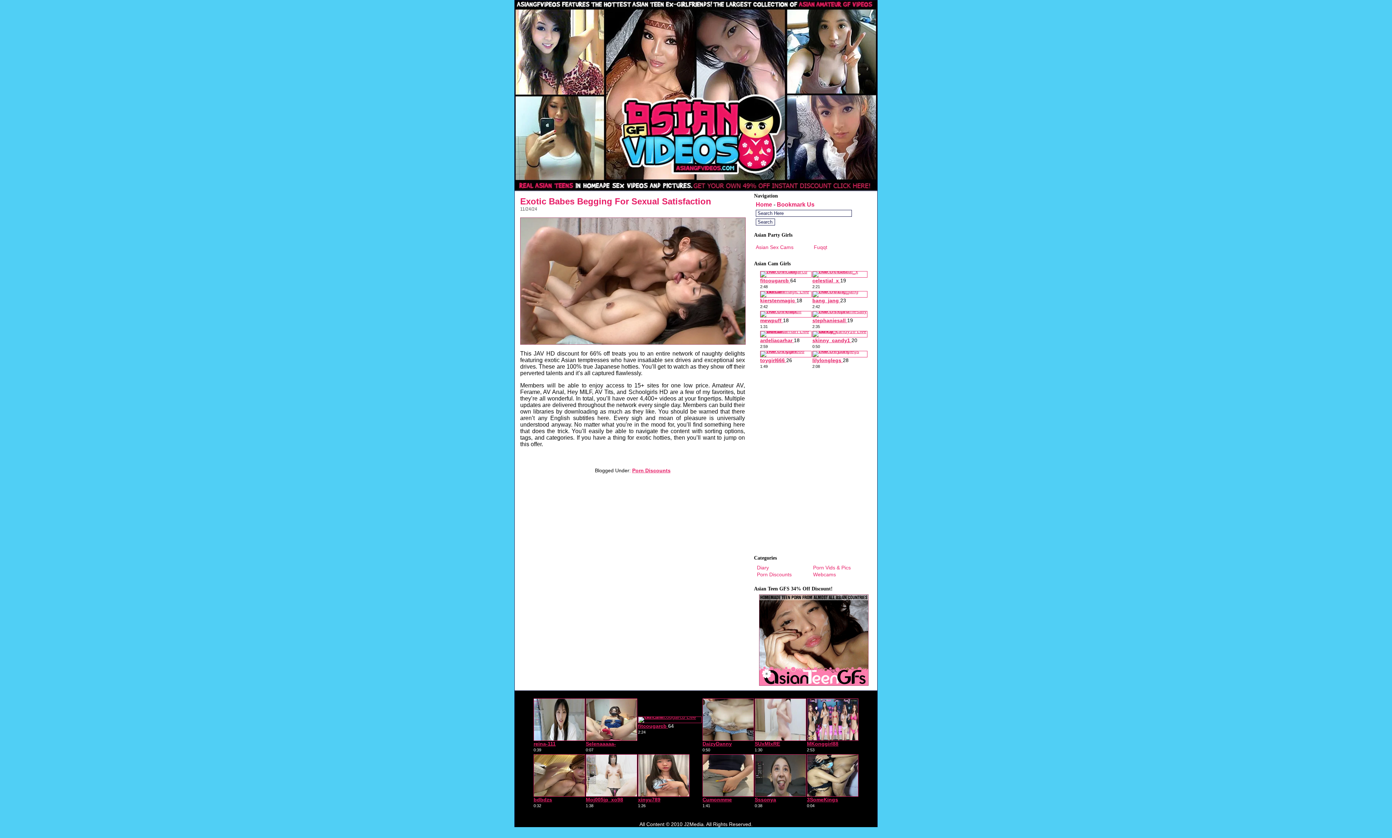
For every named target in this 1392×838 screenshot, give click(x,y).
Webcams (824, 574)
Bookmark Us (796, 205)
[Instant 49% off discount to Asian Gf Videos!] (696, 189)
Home (764, 205)
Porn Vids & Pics (832, 568)
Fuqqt (820, 247)
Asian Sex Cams (775, 247)
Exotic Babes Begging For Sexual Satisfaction (615, 201)
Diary (763, 568)
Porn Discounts (651, 470)
